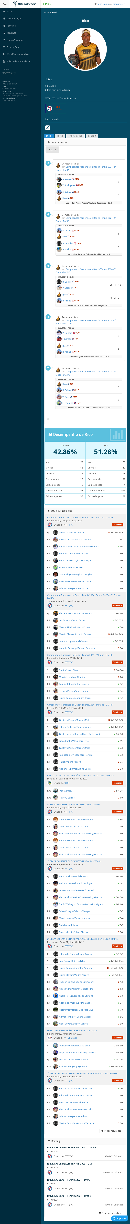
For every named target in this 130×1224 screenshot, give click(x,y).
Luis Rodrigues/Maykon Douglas (75, 574)
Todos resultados (112, 1130)
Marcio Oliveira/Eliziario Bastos (75, 634)
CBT (67, 782)
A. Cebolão (67, 243)
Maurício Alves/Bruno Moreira (74, 918)
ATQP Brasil (71, 1037)
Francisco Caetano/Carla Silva (74, 1045)
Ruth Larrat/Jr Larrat (69, 925)
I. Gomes (66, 338)
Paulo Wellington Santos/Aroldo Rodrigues (81, 904)
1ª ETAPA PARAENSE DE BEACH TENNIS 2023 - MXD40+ (74, 861)
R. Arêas (66, 192)
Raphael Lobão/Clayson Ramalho (76, 819)
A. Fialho (66, 249)
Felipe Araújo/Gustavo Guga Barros (77, 1052)
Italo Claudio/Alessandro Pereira (76, 754)
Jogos (60, 135)
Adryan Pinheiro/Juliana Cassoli (75, 1016)
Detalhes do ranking (111, 1213)
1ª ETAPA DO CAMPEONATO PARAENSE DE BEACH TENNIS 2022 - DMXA (82, 1073)
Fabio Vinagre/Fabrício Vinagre (74, 911)
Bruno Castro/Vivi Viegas (71, 532)
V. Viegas (67, 287)
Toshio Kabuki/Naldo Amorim (74, 683)
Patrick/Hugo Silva (68, 670)
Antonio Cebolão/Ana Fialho (73, 553)
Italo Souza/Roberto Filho (72, 960)
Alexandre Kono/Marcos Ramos (75, 613)
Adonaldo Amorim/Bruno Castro (75, 954)
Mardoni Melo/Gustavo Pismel (74, 627)
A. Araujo (67, 179)
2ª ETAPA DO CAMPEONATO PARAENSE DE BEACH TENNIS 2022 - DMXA (82, 938)
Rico (64, 198)
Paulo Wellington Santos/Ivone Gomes (79, 546)
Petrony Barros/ (67, 797)
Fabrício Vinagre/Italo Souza (73, 588)
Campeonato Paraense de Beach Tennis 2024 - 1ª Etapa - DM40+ (80, 704)
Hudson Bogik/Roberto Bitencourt (76, 981)
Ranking (92, 135)
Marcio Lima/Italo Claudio (72, 677)
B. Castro (67, 281)
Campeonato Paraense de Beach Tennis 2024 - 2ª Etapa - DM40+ (80, 654)
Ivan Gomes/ (65, 790)
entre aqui (103, 3)
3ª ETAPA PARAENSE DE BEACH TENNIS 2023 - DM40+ (73, 804)
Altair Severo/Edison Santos (73, 1023)
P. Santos (67, 332)
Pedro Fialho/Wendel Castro (73, 876)
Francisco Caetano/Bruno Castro (75, 581)
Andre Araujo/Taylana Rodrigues (76, 560)
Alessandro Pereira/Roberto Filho (76, 988)
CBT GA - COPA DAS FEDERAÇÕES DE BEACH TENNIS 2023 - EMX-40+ (80, 775)
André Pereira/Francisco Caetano (76, 995)
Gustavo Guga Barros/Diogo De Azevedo (80, 733)
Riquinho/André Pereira (71, 567)
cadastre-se (119, 3)
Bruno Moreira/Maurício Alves (74, 1102)
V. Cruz (66, 396)
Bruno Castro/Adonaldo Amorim (75, 967)
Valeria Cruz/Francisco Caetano (75, 539)
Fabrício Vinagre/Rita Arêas (73, 1116)
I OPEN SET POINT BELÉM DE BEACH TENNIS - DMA (72, 1030)
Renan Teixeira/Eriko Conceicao (75, 1088)
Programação (75, 135)
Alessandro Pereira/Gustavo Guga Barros (80, 833)
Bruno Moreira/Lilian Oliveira (74, 932)
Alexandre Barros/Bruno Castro (75, 768)
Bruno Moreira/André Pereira (74, 974)
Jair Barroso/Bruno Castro (72, 620)
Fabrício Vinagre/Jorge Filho (73, 1066)
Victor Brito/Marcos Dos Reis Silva (76, 1009)
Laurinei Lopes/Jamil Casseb (73, 641)
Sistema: (6, 69)
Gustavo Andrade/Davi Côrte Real (76, 890)
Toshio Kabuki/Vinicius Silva (73, 1059)
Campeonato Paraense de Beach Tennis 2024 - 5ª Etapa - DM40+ (80, 517)
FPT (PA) (69, 524)
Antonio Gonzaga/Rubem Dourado (77, 648)
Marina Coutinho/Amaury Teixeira (76, 1123)
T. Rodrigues (68, 185)
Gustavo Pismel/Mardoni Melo (74, 719)
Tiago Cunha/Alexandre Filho (74, 740)
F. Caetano (67, 402)
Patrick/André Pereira (70, 761)
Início (46, 12)
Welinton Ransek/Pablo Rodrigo (75, 883)
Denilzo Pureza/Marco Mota (73, 690)
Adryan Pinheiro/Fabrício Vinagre (76, 726)
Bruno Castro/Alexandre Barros (75, 697)
